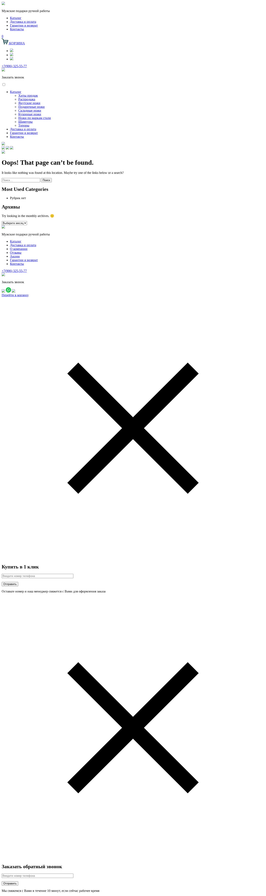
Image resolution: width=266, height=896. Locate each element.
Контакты (17, 29)
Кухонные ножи (29, 114)
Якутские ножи (29, 103)
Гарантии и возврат (24, 25)
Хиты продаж (28, 95)
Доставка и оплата (23, 21)
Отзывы (15, 252)
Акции (15, 256)
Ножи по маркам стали (34, 118)
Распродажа (26, 99)
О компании (18, 249)
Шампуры (25, 121)
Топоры (23, 125)
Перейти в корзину (15, 295)
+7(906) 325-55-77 (14, 66)
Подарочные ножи (31, 106)
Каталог (15, 18)
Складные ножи (29, 110)
